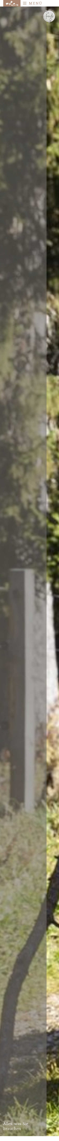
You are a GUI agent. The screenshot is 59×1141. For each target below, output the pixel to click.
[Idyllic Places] (11, 3)
